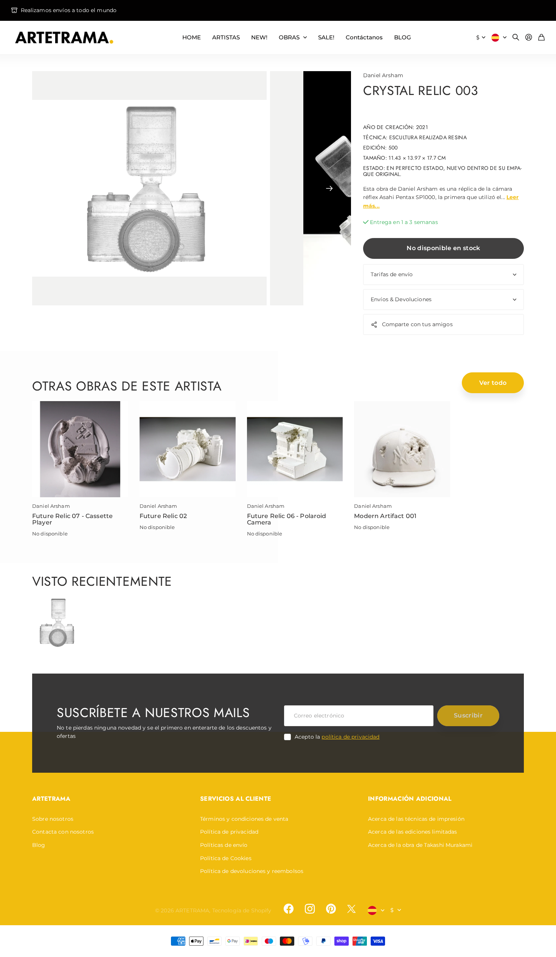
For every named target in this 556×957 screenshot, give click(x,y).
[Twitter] (351, 909)
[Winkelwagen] (541, 37)
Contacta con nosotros (63, 831)
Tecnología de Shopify (242, 910)
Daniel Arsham (383, 75)
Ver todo (493, 382)
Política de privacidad (229, 831)
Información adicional (410, 798)
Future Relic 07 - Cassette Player (72, 519)
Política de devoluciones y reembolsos (251, 871)
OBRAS (289, 37)
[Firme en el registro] (528, 37)
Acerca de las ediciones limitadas (412, 831)
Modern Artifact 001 (385, 516)
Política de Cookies (226, 858)
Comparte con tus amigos (417, 324)
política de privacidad (350, 736)
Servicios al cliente (235, 798)
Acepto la (337, 736)
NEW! (259, 37)
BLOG (402, 37)
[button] (329, 188)
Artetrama (51, 798)
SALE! (326, 37)
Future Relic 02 (163, 516)
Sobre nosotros (52, 818)
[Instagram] (310, 909)
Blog (38, 845)
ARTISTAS (226, 37)
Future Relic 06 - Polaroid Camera (286, 519)
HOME (191, 37)
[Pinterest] (331, 909)
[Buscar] (516, 37)
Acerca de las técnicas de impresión (416, 818)
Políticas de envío (224, 845)
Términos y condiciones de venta (244, 818)
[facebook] (289, 909)
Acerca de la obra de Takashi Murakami (420, 845)
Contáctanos (364, 37)
